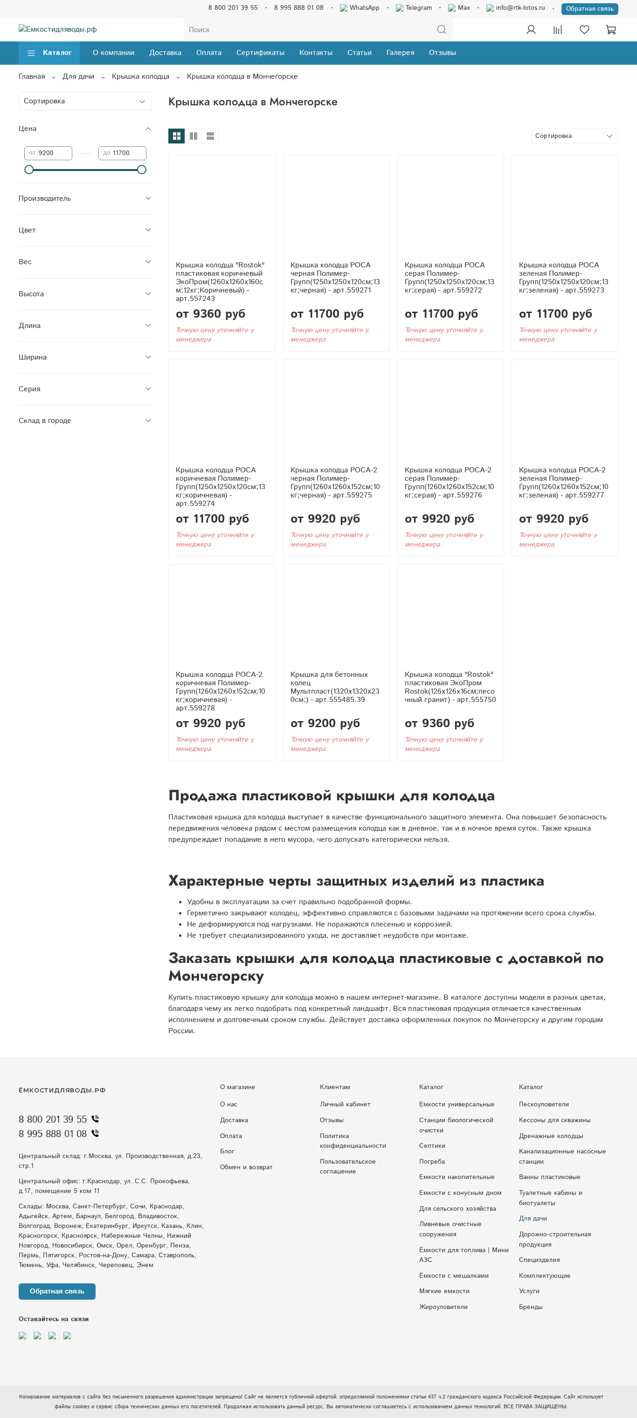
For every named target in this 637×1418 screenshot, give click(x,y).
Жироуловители (443, 1307)
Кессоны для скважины (555, 1120)
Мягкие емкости (444, 1291)
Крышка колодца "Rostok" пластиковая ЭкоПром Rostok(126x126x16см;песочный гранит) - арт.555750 (450, 687)
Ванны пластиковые (550, 1177)
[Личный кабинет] (531, 29)
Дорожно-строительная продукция (555, 1239)
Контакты (315, 53)
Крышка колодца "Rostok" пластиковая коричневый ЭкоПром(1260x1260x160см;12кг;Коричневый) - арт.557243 (220, 282)
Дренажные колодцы (551, 1136)
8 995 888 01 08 (299, 8)
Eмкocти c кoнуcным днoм (460, 1193)
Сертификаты (260, 53)
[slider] (29, 170)
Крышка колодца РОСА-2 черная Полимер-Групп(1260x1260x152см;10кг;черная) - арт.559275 (335, 483)
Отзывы (442, 53)
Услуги (529, 1291)
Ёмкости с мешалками (454, 1276)
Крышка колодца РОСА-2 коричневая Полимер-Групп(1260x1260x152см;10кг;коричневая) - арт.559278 (220, 691)
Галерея (400, 53)
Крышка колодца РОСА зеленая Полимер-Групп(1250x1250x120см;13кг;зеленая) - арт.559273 (564, 278)
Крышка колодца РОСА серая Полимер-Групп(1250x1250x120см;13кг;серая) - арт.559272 (449, 278)
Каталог (57, 53)
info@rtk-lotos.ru (519, 8)
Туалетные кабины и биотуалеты (550, 1198)
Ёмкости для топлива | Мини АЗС (464, 1255)
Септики (432, 1146)
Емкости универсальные (457, 1104)
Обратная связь (590, 9)
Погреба (432, 1161)
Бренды (531, 1307)
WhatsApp (363, 8)
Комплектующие (545, 1276)
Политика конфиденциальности (353, 1141)
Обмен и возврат (246, 1167)
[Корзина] (610, 29)
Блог (227, 1151)
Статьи (359, 53)
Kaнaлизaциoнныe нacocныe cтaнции (562, 1156)
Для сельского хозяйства (457, 1208)
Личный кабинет (345, 1104)
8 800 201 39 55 (233, 8)
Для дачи (78, 76)
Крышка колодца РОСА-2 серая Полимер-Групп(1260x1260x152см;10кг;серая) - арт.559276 (449, 483)
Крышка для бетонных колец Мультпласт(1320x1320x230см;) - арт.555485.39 (335, 687)
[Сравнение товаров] (557, 29)
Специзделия (539, 1260)
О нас (228, 1104)
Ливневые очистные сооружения (450, 1229)
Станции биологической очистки (456, 1125)
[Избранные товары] (584, 29)
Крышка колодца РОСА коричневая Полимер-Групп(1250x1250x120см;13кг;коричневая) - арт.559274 (220, 487)
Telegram (417, 8)
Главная (32, 76)
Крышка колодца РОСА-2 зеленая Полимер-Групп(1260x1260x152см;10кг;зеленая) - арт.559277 (564, 483)
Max (463, 8)
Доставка (165, 53)
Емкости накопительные (457, 1177)
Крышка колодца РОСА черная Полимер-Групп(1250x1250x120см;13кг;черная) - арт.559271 (335, 278)
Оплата (209, 53)
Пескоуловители (544, 1104)
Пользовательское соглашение (348, 1167)
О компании (113, 53)
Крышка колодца (140, 76)
